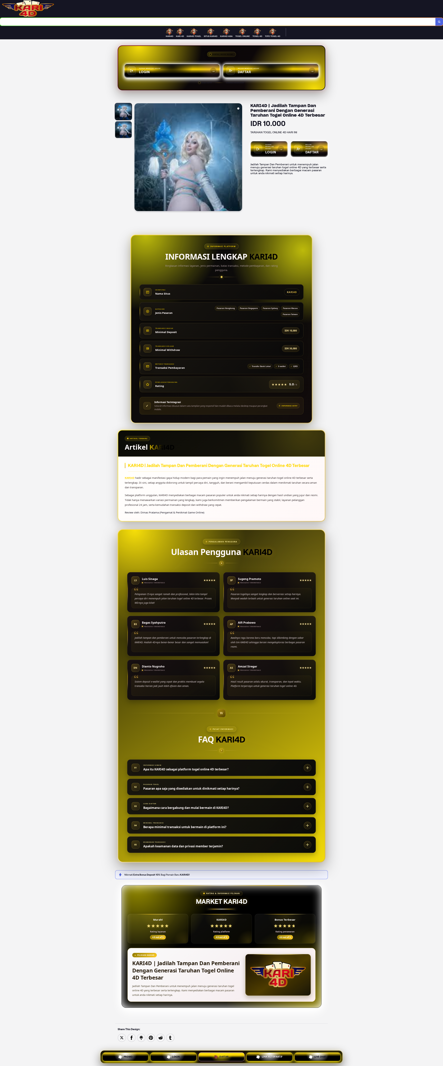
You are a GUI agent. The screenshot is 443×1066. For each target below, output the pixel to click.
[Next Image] (239, 157)
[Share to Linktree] (141, 1037)
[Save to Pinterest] (151, 1037)
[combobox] (218, 22)
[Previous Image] (137, 157)
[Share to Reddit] (160, 1037)
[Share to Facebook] (131, 1037)
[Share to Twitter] (122, 1037)
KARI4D (129, 477)
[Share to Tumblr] (170, 1037)
